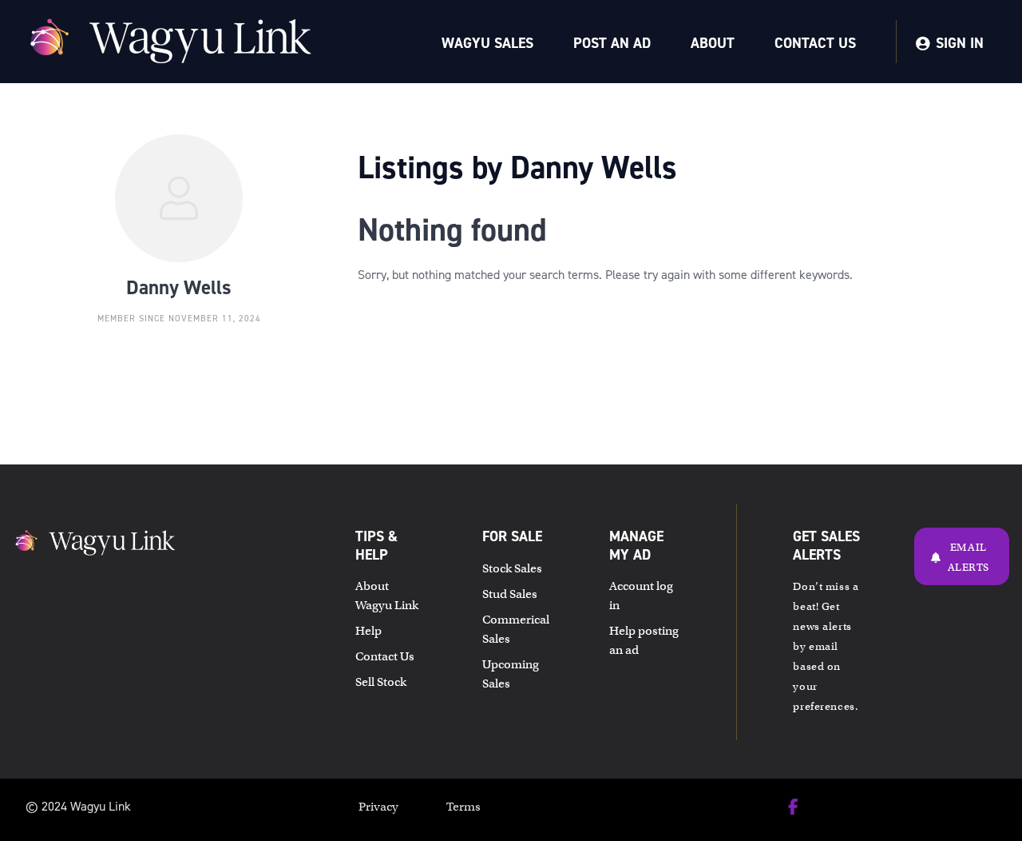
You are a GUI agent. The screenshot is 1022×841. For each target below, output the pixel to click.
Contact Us (815, 43)
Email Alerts (968, 557)
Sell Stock (380, 682)
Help (368, 631)
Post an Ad (612, 43)
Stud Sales (509, 594)
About (713, 43)
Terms (463, 806)
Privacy (378, 806)
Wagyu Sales (487, 43)
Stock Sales (512, 568)
